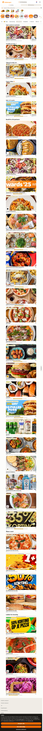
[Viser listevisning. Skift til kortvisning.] (41, 8)
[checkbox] (3, 17)
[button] (6, 2)
